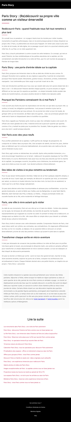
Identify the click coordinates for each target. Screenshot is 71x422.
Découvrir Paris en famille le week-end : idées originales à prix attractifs (27, 358)
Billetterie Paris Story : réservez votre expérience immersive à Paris (26, 379)
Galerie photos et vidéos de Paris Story (16, 365)
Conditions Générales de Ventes (35, 407)
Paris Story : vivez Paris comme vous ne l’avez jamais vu (22, 382)
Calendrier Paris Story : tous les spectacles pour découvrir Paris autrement (28, 347)
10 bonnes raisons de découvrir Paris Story (18, 344)
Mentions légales (36, 411)
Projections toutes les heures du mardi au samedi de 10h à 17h (24, 372)
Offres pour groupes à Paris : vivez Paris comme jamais (22, 354)
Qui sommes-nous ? (35, 403)
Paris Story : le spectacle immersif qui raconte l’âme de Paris (23, 340)
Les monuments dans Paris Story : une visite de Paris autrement (25, 326)
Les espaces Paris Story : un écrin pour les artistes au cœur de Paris (26, 375)
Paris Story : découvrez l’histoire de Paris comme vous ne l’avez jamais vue (28, 330)
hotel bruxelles (53, 299)
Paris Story (8, 5)
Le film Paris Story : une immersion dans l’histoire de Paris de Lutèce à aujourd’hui (30, 333)
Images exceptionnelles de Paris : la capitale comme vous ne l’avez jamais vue (29, 368)
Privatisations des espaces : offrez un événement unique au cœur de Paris (28, 351)
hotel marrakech (39, 299)
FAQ (35, 415)
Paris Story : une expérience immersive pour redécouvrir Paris (24, 361)
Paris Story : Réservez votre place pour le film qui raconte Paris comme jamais (29, 337)
